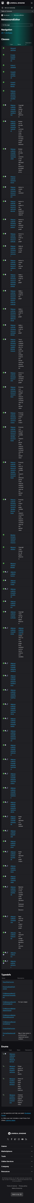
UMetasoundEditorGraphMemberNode (13, 820)
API (2, 33)
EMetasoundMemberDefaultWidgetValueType (12, 1057)
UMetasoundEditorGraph (13, 582)
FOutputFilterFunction (9, 1028)
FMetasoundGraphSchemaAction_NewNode (13, 237)
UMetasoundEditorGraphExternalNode (13, 592)
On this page (6, 25)
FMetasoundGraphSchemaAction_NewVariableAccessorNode (13, 280)
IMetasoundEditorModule (13, 565)
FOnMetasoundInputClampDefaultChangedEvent (9, 995)
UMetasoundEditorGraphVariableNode (13, 890)
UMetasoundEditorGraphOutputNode (13, 855)
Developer (7, 15)
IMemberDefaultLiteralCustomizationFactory (13, 538)
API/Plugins (8, 33)
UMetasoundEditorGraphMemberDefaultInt (13, 722)
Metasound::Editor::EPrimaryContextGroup (12, 1098)
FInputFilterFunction (8, 982)
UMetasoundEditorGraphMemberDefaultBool (13, 667)
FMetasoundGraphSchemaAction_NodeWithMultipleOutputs (13, 345)
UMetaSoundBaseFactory (13, 574)
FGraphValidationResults (13, 84)
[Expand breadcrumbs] (11, 15)
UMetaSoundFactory (13, 954)
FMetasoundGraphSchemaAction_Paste (13, 376)
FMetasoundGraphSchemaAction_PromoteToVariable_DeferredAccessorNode (13, 470)
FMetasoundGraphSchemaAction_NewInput (13, 223)
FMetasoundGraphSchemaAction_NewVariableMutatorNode (13, 314)
